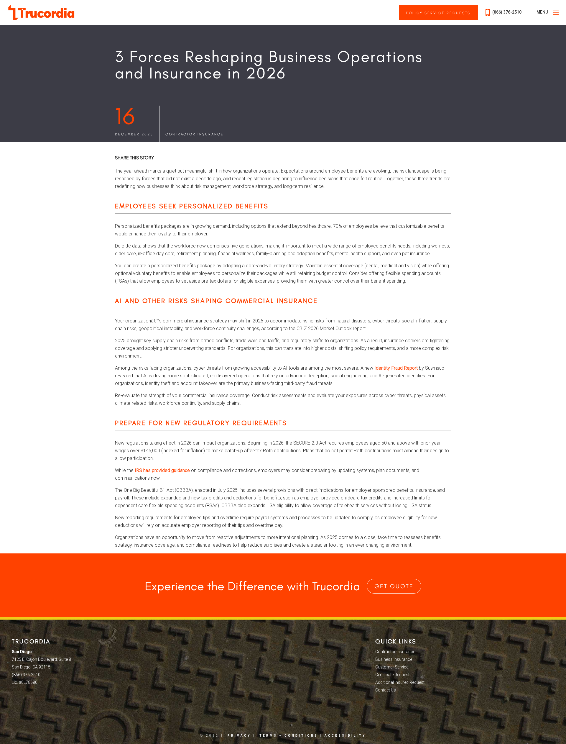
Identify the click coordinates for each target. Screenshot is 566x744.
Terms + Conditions (288, 735)
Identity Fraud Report (396, 368)
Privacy (239, 735)
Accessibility (345, 735)
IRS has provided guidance (162, 470)
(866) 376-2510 (506, 12)
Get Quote (394, 586)
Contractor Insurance (194, 134)
